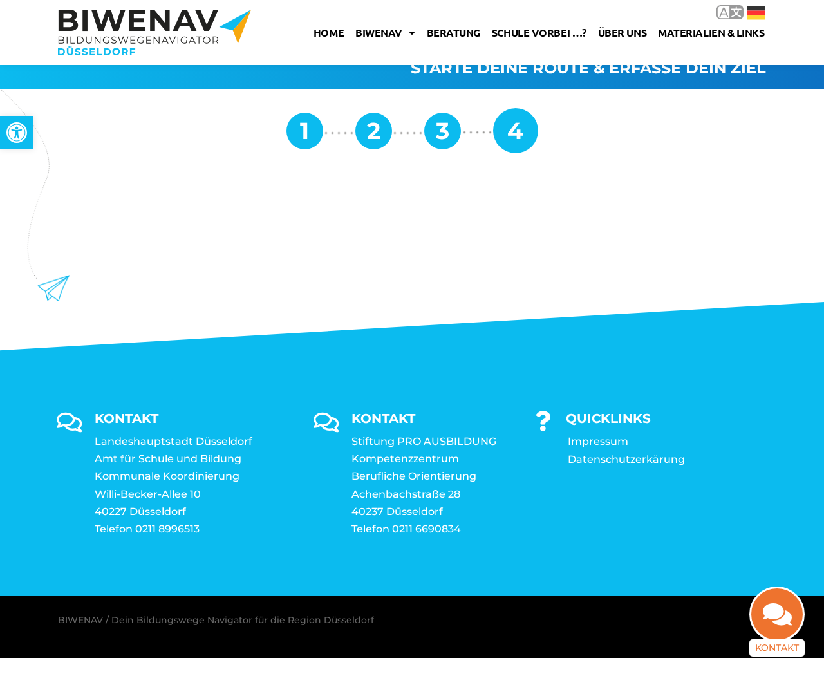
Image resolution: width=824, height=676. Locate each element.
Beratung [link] (453, 32)
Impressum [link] (598, 441)
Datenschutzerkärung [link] (626, 459)
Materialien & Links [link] (711, 32)
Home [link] (329, 32)
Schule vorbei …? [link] (539, 32)
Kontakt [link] (777, 647)
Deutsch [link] (746, 12)
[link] (16, 132)
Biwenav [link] (378, 32)
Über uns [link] (622, 32)
